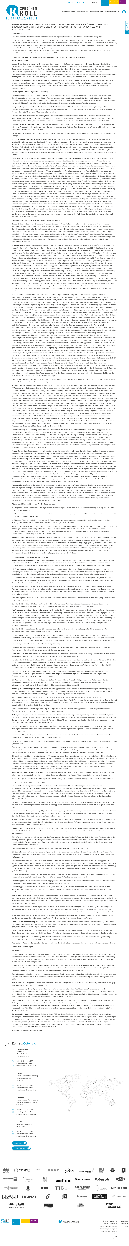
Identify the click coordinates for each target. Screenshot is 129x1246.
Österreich (105, 4)
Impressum (124, 1221)
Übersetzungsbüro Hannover (108, 1231)
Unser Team (18, 1143)
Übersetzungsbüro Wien (110, 1221)
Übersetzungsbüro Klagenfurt (108, 1226)
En (96, 2)
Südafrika (122, 2)
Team (78, 2)
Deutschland (114, 2)
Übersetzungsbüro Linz (110, 1224)
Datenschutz (124, 1224)
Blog (85, 2)
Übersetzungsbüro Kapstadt (108, 1229)
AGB (126, 1226)
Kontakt (70, 2)
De (93, 2)
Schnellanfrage (20, 1148)
